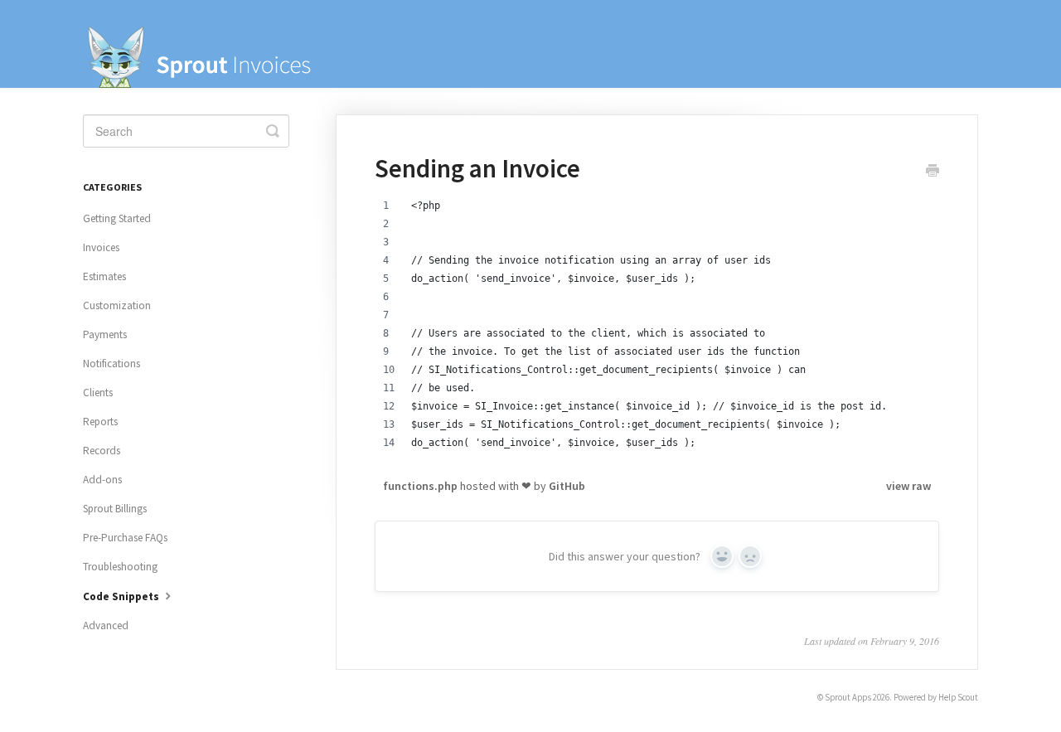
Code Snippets (122, 596)
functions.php (421, 485)
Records (101, 451)
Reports (100, 421)
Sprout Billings (115, 509)
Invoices (101, 247)
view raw (908, 485)
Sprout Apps (848, 697)
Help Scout (958, 697)
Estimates (104, 276)
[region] (657, 332)
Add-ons (102, 480)
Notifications (111, 363)
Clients (98, 392)
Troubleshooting (120, 567)
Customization (117, 305)
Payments (105, 334)
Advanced (105, 625)
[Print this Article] (932, 171)
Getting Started (117, 218)
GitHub (567, 485)
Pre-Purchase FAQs (125, 538)
